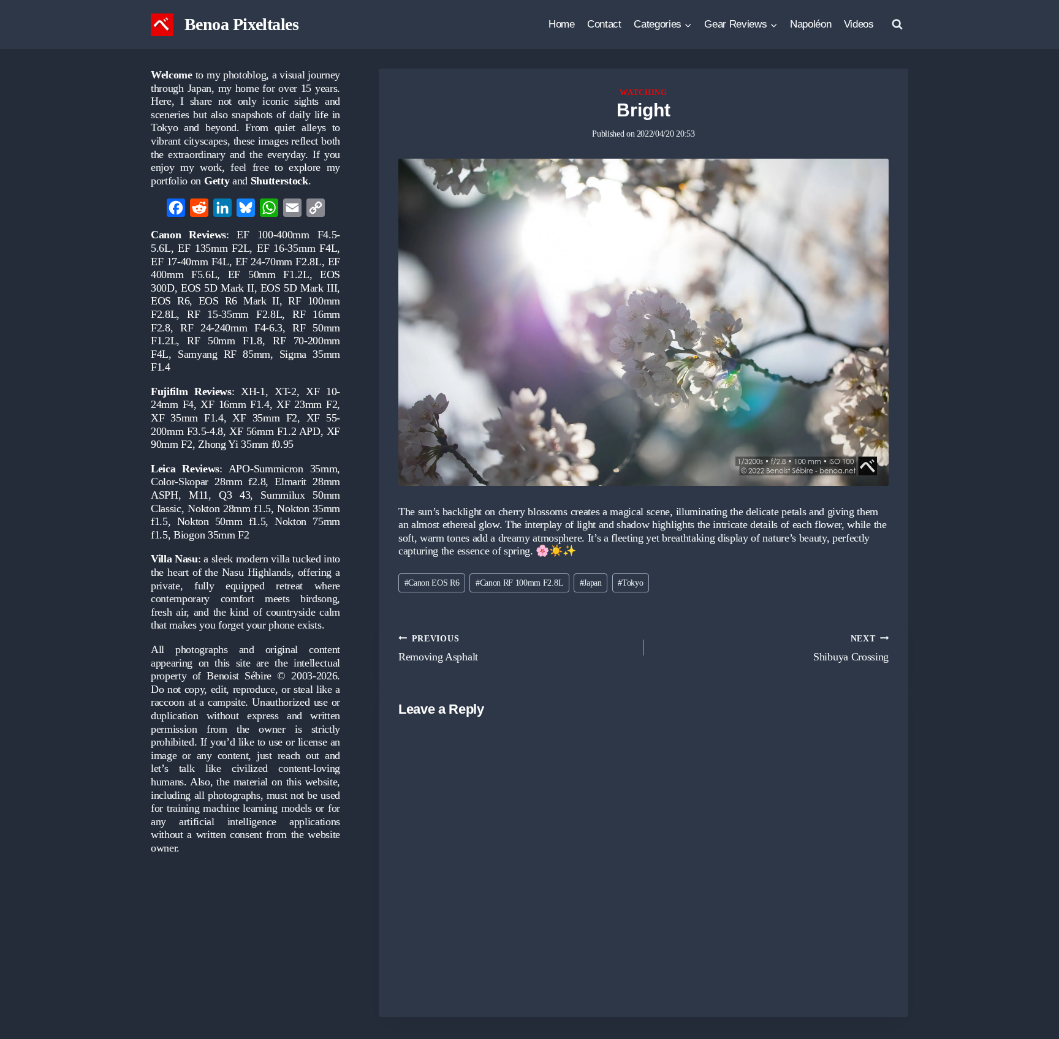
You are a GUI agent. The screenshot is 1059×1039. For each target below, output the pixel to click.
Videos (859, 24)
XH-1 (253, 391)
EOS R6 (170, 301)
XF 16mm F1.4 (234, 404)
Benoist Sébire (239, 676)
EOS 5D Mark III (299, 288)
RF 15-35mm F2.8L (234, 314)
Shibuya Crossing (851, 648)
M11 (198, 495)
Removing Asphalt (438, 648)
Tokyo (630, 583)
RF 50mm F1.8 (224, 340)
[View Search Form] (897, 24)
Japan (591, 583)
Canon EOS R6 (432, 583)
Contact (604, 24)
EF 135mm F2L (213, 248)
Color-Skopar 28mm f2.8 (208, 481)
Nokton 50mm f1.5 (221, 521)
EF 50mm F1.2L (268, 274)
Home (561, 24)
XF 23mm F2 (306, 404)
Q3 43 (234, 495)
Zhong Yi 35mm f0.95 (246, 444)
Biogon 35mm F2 (211, 535)
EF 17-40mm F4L (190, 261)
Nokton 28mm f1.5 (229, 508)
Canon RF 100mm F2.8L (519, 583)
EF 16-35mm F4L (297, 248)
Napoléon (810, 24)
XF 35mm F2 (264, 418)
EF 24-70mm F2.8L (278, 261)
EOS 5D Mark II (217, 288)
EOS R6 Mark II (239, 301)
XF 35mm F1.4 (187, 418)
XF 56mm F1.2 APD (275, 431)
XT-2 (286, 391)
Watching (643, 92)
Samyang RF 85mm (224, 354)
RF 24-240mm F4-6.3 (231, 328)
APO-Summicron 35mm (283, 469)
